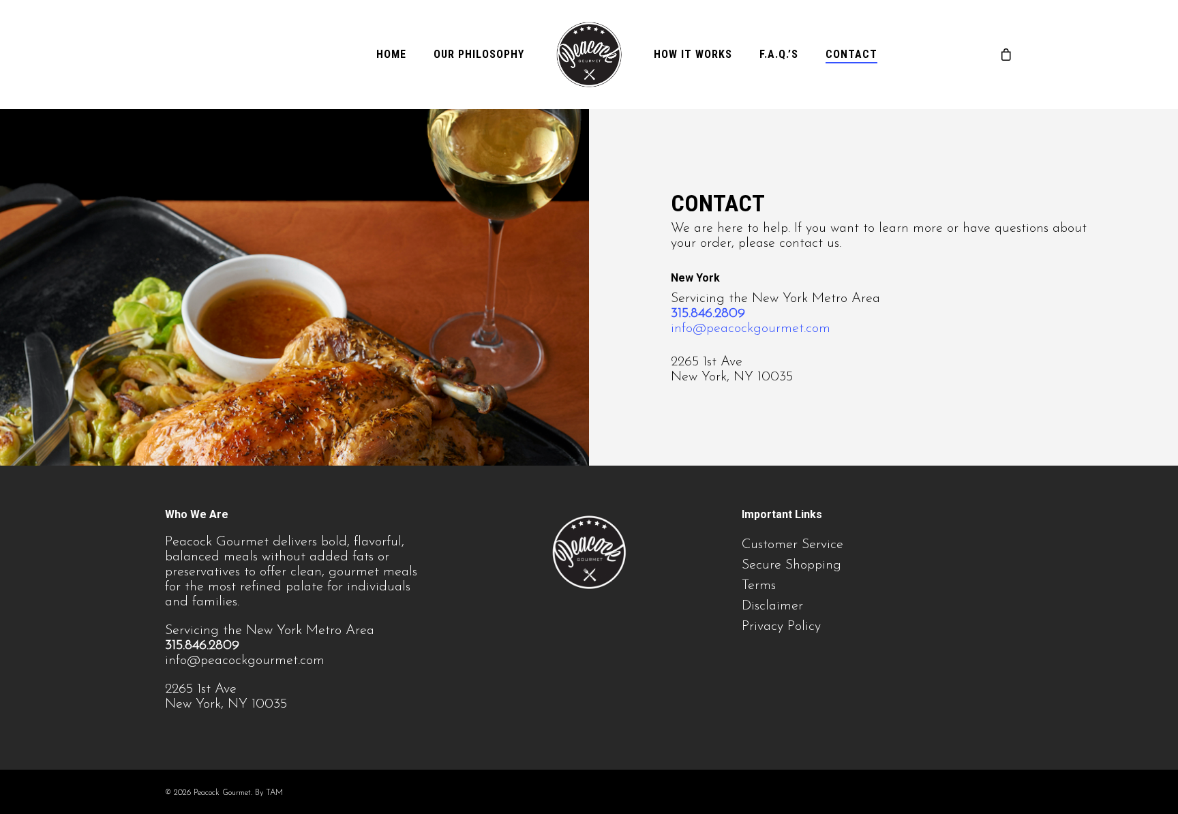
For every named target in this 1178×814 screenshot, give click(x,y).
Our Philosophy (479, 54)
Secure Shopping (791, 565)
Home (391, 54)
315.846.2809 (708, 313)
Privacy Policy (781, 626)
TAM (274, 793)
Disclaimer (772, 606)
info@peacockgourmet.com (750, 328)
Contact (851, 54)
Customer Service (792, 545)
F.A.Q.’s (778, 54)
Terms (759, 585)
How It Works (693, 54)
